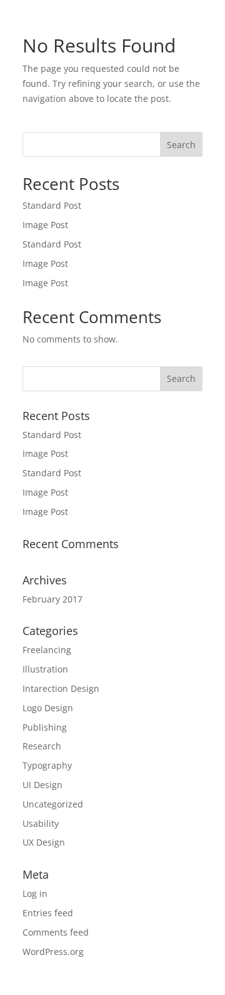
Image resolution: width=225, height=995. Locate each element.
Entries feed (47, 913)
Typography (47, 765)
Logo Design (47, 708)
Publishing (44, 727)
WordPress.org (53, 952)
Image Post (45, 225)
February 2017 (52, 599)
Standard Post (51, 205)
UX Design (43, 842)
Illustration (45, 669)
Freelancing (46, 650)
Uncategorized (52, 804)
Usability (40, 823)
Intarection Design (60, 688)
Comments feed (55, 932)
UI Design (42, 785)
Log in (35, 893)
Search (181, 145)
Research (41, 746)
